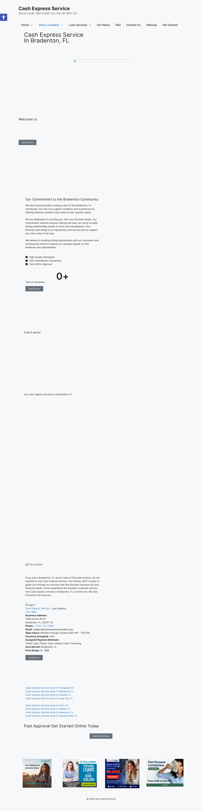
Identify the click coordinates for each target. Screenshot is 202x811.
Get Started (170, 25)
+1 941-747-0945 (44, 626)
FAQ (118, 25)
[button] (3, 17)
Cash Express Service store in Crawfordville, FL (51, 715)
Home (25, 25)
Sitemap (151, 25)
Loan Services (78, 25)
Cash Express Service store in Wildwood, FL (49, 691)
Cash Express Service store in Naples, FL (48, 708)
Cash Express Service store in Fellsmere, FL (49, 712)
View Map (30, 612)
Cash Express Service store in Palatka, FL (48, 694)
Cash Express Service (44, 8)
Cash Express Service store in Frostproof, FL (49, 687)
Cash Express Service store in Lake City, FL (49, 698)
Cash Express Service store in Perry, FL (47, 705)
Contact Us (133, 25)
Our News (103, 25)
